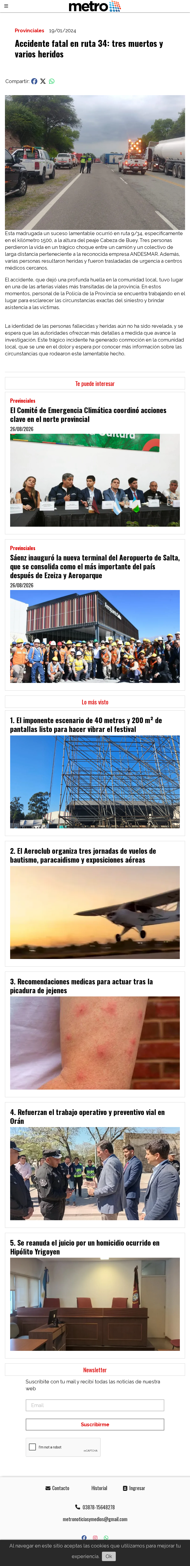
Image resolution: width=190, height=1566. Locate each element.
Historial (98, 1488)
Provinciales (29, 31)
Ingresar (136, 1488)
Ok (109, 1556)
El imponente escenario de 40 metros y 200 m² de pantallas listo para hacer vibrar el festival (86, 724)
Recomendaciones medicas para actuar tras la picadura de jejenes (81, 985)
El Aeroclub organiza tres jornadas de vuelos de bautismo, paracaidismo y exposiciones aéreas (83, 855)
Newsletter (95, 1369)
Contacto (60, 1488)
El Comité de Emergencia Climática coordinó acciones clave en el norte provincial (88, 414)
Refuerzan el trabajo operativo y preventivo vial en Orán (87, 1116)
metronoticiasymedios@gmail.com (95, 1519)
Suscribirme (95, 1424)
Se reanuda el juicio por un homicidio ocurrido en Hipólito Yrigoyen (85, 1246)
